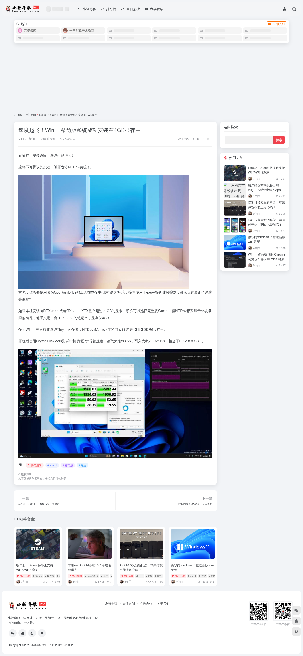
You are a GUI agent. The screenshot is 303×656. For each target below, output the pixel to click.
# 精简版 (68, 465)
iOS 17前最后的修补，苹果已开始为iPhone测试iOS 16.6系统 (266, 224)
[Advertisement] (151, 78)
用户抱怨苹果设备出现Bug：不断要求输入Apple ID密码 (265, 190)
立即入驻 (279, 24)
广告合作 (146, 603)
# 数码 (158, 576)
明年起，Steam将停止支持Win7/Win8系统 (34, 567)
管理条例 (128, 603)
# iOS (149, 576)
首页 (20, 114)
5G (154, 340)
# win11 (52, 465)
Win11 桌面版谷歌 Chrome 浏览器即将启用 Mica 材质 (266, 256)
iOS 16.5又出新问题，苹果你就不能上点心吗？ (141, 567)
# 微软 (202, 576)
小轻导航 (36, 645)
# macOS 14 (91, 576)
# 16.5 (139, 576)
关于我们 (163, 603)
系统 (53, 155)
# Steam (37, 576)
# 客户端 (49, 576)
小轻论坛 (69, 138)
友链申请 (111, 603)
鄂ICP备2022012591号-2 (57, 645)
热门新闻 (30, 114)
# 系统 (82, 465)
